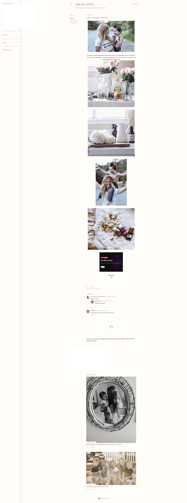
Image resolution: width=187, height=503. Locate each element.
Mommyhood (73, 21)
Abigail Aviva (84, 4)
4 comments (92, 489)
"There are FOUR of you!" (97, 486)
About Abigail (79, 8)
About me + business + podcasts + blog (104, 444)
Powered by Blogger (105, 498)
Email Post (92, 286)
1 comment (92, 447)
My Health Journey (91, 8)
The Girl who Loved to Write (98, 296)
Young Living (73, 22)
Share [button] (71, 15)
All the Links (102, 8)
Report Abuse (7, 50)
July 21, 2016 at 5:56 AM (110, 296)
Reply (92, 307)
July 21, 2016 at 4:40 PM (107, 301)
